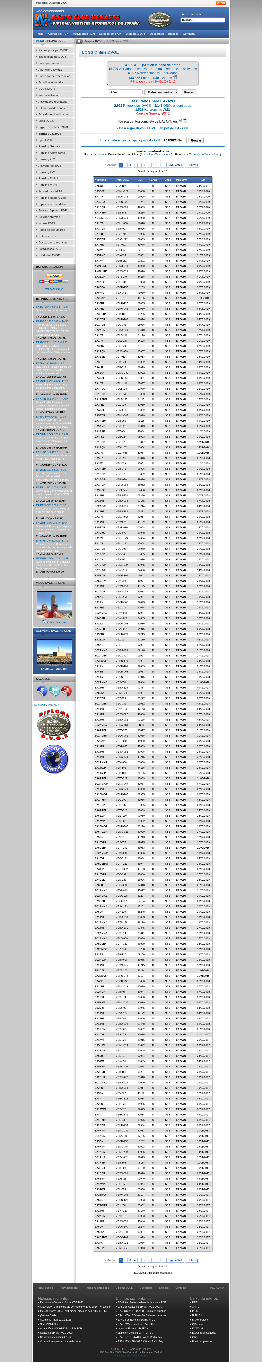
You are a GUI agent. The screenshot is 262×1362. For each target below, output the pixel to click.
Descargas (146, 1287)
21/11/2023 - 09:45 (53, 349)
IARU (195, 1311)
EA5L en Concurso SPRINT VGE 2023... (140, 1306)
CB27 (195, 1337)
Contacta (180, 1287)
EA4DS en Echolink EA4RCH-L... (136, 1319)
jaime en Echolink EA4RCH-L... (135, 1328)
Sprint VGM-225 (49, 1324)
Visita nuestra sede (97, 1287)
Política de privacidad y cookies (131, 1355)
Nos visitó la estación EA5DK (56, 1337)
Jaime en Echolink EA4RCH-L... (135, 1332)
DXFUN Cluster (200, 1319)
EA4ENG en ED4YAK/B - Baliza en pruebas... (143, 1311)
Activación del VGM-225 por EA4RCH (61, 1328)
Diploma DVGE (93, 41)
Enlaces (164, 1287)
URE (195, 1302)
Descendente (163, 154)
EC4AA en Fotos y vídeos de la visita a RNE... (143, 1302)
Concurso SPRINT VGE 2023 (56, 1332)
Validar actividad (49, 95)
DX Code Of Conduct (204, 1332)
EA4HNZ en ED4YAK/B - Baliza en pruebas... (143, 1315)
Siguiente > (175, 164)
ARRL (195, 1306)
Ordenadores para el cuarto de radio (60, 1341)
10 (163, 164)
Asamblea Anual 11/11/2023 (55, 1319)
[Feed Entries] (221, 3)
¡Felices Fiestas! (49, 1315)
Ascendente (100, 154)
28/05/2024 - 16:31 (52, 310)
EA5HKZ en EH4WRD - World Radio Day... (141, 1341)
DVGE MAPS (46, 88)
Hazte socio (46, 1287)
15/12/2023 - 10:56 (52, 328)
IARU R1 (197, 1315)
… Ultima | (192, 165)
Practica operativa (202, 1341)
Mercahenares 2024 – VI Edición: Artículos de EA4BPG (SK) (73, 1311)
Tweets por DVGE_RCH (46, 704)
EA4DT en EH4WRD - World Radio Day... (141, 1337)
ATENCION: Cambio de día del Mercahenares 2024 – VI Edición (75, 1306)
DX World (197, 1328)
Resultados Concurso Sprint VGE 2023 (62, 1302)
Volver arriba (216, 1288)
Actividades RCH (70, 1287)
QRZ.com (197, 1324)
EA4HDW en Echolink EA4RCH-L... (137, 1324)
